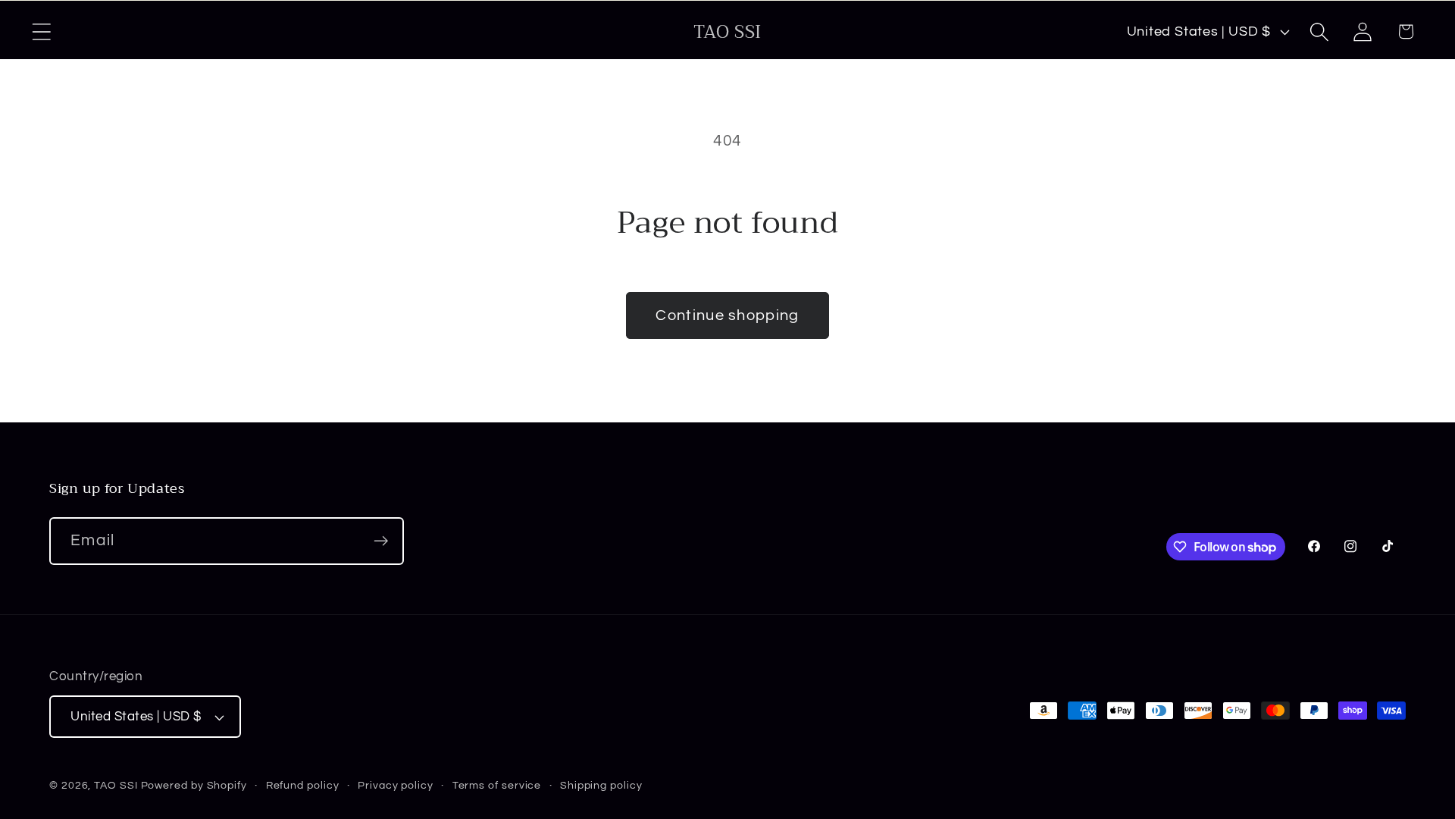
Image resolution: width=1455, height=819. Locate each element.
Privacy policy (395, 785)
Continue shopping (727, 315)
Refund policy (303, 785)
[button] (41, 31)
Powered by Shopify (194, 785)
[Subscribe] (380, 541)
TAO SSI (115, 785)
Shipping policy (601, 785)
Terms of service (497, 785)
